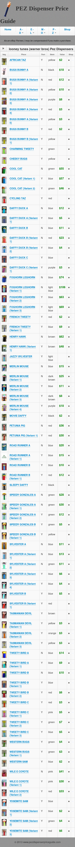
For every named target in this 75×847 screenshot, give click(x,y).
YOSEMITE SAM (19, 801)
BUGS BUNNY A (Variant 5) (24, 120)
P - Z (54, 31)
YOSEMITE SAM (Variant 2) (24, 822)
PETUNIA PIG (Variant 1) (24, 435)
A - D (21, 31)
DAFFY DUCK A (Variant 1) (24, 219)
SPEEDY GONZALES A (23, 494)
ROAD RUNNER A (20, 445)
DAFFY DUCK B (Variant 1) (24, 239)
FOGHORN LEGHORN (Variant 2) (22, 298)
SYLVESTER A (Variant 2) (23, 565)
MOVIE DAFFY (18, 415)
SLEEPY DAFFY (19, 485)
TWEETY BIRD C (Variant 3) (19, 733)
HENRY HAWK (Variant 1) (23, 348)
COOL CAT (16, 168)
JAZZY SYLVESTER (21, 356)
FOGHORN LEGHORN (22, 277)
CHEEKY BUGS (18, 158)
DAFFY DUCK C (19, 257)
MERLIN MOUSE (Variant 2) (19, 387)
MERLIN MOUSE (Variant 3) (19, 397)
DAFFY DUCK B (19, 228)
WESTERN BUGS (19, 741)
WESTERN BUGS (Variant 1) (19, 753)
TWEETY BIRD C (19, 702)
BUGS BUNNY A (19, 69)
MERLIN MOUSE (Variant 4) (19, 407)
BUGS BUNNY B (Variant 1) (24, 140)
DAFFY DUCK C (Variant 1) (24, 269)
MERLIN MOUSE (19, 366)
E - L (32, 31)
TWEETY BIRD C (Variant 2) (19, 723)
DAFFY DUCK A (19, 208)
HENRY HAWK (18, 336)
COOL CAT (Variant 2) (22, 188)
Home (8, 29)
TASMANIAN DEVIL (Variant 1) (21, 624)
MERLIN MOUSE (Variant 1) (19, 377)
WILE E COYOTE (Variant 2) (19, 792)
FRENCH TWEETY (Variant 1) (20, 328)
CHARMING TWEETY (22, 149)
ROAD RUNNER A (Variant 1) (20, 456)
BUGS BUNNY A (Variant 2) (24, 91)
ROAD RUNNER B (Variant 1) (20, 476)
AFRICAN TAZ (18, 60)
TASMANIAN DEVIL (21, 613)
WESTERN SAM (19, 761)
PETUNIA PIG (17, 425)
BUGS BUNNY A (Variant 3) (24, 101)
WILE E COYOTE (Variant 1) (19, 783)
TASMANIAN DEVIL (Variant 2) (21, 634)
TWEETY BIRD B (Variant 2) (19, 694)
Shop (67, 29)
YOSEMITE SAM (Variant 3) (24, 832)
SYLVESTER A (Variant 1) (23, 555)
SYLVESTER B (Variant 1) (23, 605)
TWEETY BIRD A (19, 653)
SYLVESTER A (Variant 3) (23, 575)
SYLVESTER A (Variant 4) (23, 585)
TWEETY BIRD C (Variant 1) (19, 713)
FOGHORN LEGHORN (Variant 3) (22, 308)
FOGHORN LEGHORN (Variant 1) (22, 288)
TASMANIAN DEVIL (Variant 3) (21, 644)
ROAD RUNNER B (20, 465)
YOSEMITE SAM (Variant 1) (24, 812)
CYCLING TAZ (18, 198)
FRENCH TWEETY (20, 317)
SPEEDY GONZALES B (23, 524)
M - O (43, 31)
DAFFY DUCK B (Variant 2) (24, 249)
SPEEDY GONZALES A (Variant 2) (23, 516)
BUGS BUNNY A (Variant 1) (24, 81)
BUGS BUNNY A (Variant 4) (24, 111)
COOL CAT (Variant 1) (22, 178)
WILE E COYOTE (19, 771)
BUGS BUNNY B (19, 129)
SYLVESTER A (18, 544)
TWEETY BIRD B (19, 672)
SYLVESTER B (18, 593)
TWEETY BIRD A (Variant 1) (19, 664)
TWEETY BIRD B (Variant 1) (19, 684)
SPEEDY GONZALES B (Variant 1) (23, 535)
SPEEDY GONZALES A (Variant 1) (23, 506)
